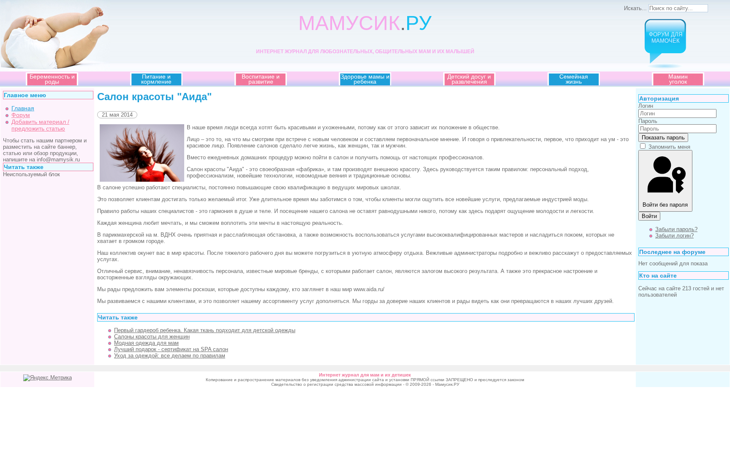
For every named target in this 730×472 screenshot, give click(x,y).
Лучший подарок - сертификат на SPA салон (171, 349)
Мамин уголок (678, 79)
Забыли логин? (674, 235)
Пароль (647, 121)
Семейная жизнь (573, 79)
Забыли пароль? (676, 229)
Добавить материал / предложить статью (40, 125)
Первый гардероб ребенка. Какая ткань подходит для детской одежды (204, 330)
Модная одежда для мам (146, 343)
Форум (20, 115)
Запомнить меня (669, 147)
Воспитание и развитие (261, 79)
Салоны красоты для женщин (152, 336)
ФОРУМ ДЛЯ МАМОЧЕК (665, 37)
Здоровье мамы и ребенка (365, 79)
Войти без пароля (665, 205)
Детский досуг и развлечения (469, 79)
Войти (649, 216)
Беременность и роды (52, 79)
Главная (22, 108)
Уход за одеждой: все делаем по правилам (169, 355)
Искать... (635, 8)
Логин (645, 106)
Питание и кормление (156, 79)
